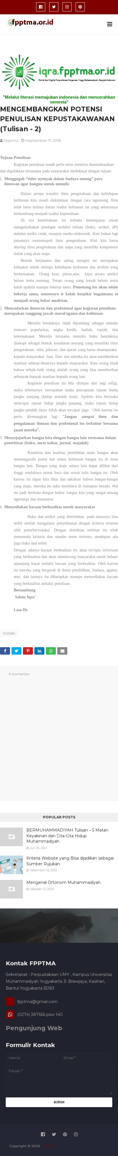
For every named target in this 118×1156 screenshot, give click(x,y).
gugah (9, 633)
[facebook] (40, 6)
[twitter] (53, 6)
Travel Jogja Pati (95, 1146)
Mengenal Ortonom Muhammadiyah (63, 882)
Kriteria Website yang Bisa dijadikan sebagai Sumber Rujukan (70, 861)
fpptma (10, 140)
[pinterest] (80, 6)
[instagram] (67, 6)
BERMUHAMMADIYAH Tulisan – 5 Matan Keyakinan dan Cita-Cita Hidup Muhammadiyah (67, 836)
